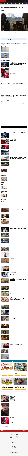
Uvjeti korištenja (14, 447)
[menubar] (25, 1)
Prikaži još (6, 426)
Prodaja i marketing (14, 446)
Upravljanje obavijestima (14, 452)
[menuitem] (25, 1)
